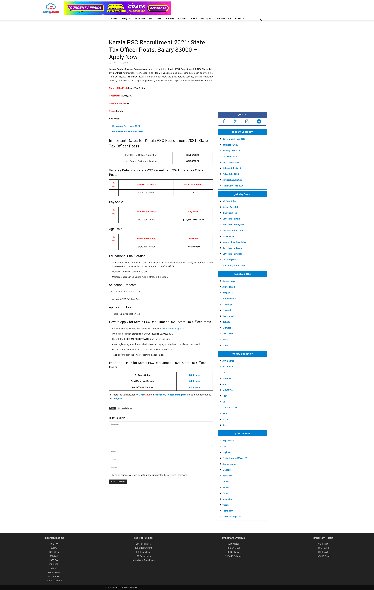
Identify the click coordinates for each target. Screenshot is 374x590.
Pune (225, 345)
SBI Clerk (54, 556)
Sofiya (114, 63)
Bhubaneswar (229, 298)
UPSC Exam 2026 (231, 162)
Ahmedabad (229, 286)
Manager (227, 469)
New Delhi (228, 333)
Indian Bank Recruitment (143, 560)
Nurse (225, 487)
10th (225, 372)
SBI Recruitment (143, 544)
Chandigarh (228, 304)
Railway (170, 18)
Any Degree (228, 360)
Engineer (227, 452)
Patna (225, 339)
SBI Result (323, 544)
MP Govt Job (229, 236)
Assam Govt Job (231, 207)
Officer (226, 481)
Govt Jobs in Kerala (124, 408)
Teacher (226, 504)
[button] (261, 20)
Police (194, 18)
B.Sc (225, 425)
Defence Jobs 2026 (232, 168)
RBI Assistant (54, 572)
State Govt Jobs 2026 (233, 185)
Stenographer (229, 464)
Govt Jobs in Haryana (233, 224)
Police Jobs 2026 (231, 174)
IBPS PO (54, 544)
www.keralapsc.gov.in (173, 328)
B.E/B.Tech (228, 366)
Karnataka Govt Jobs (233, 230)
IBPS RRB (53, 564)
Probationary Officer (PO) (235, 458)
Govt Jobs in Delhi (231, 218)
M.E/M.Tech (228, 390)
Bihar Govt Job (230, 212)
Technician (228, 510)
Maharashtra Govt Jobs (234, 242)
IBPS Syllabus (233, 548)
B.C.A (225, 413)
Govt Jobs (126, 18)
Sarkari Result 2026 (232, 179)
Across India (229, 281)
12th (225, 395)
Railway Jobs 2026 (231, 150)
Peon (225, 493)
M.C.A (225, 419)
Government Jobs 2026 (234, 139)
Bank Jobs (140, 18)
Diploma (227, 378)
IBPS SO (54, 560)
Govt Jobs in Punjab (232, 253)
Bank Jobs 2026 (230, 144)
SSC (151, 18)
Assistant (227, 475)
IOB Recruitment (143, 556)
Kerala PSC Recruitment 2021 (127, 131)
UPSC (159, 18)
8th (224, 384)
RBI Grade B (54, 576)
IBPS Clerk (54, 552)
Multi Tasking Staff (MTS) (235, 516)
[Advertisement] (162, 30)
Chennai (227, 310)
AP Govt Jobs (229, 201)
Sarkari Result (223, 18)
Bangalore (228, 292)
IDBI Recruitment (144, 552)
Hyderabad (228, 316)
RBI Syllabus (233, 552)
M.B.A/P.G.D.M (230, 407)
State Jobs (206, 18)
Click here (194, 375)
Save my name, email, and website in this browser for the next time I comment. (149, 475)
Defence (182, 18)
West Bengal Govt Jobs (234, 265)
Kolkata (226, 322)
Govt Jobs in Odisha (232, 248)
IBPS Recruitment (143, 548)
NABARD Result (323, 556)
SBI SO (54, 568)
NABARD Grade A (54, 580)
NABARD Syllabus (233, 556)
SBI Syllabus (233, 544)
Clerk (225, 446)
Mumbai (227, 327)
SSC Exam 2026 (230, 156)
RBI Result (323, 552)
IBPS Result (323, 548)
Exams (238, 18)
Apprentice (228, 440)
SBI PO (54, 548)
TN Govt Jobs (229, 259)
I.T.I (224, 401)
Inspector (227, 499)
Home (114, 18)
